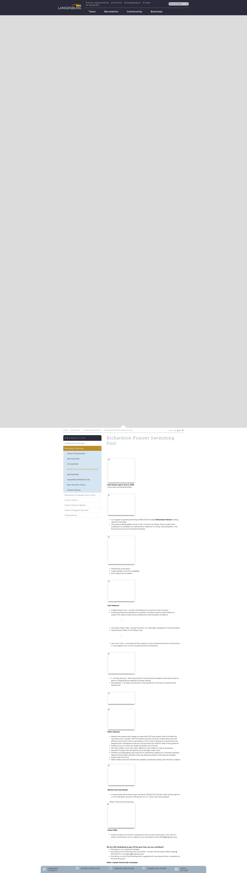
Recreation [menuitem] (111, 11)
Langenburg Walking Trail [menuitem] (78, 480)
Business (90, 868)
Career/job (157, 868)
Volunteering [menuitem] (71, 515)
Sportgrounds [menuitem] (73, 474)
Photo (184, 869)
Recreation (75, 430)
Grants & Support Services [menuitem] (76, 510)
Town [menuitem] (92, 11)
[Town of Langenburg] (69, 6)
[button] (100, 443)
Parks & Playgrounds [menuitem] (76, 453)
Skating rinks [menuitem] (73, 459)
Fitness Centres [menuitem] (74, 490)
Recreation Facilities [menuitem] (74, 448)
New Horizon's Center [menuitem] (76, 485)
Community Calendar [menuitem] (75, 443)
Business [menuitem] (156, 11)
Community (53, 869)
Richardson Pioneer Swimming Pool (118, 430)
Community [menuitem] (134, 11)
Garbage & (124, 868)
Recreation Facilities (92, 430)
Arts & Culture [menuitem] (71, 500)
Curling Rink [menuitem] (72, 464)
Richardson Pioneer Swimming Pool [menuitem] (82, 469)
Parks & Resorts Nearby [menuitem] (75, 505)
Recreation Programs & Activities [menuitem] (80, 495)
